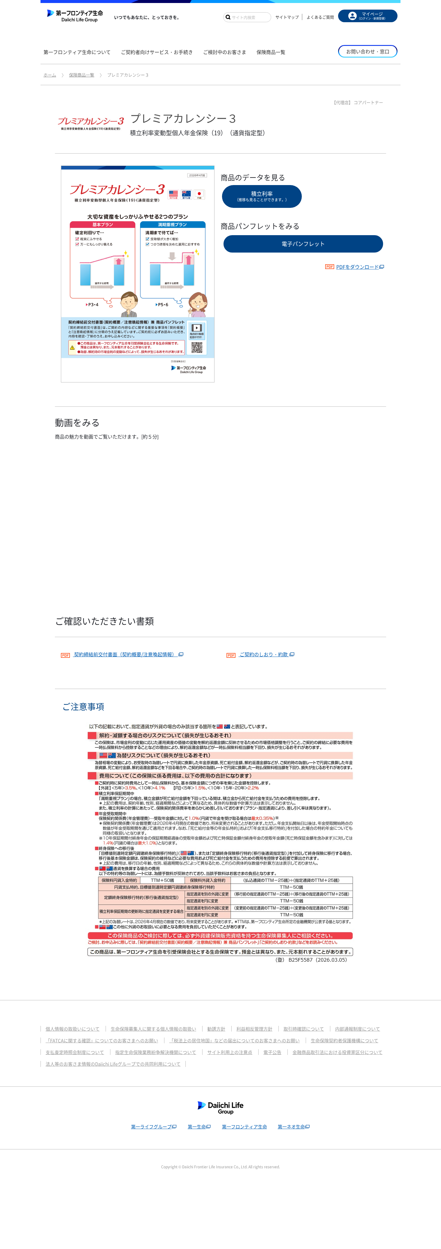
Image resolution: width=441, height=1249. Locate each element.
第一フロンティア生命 (244, 1126)
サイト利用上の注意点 (229, 1052)
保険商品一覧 (81, 75)
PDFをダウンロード (357, 266)
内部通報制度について (357, 1029)
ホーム (50, 75)
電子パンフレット (303, 244)
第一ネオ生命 (291, 1126)
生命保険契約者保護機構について (344, 1040)
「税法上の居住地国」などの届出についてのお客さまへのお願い (234, 1040)
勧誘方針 (216, 1029)
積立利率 (262, 196)
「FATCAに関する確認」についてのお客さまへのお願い (102, 1040)
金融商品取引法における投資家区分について (337, 1052)
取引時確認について (304, 1029)
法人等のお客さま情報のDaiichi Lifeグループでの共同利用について (113, 1064)
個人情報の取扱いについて (73, 1029)
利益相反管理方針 (254, 1029)
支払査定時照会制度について (75, 1052)
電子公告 (272, 1052)
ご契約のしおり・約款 (263, 654)
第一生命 (197, 1126)
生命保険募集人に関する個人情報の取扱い (153, 1029)
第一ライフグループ (151, 1126)
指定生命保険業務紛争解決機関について (155, 1052)
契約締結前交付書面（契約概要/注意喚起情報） (125, 654)
